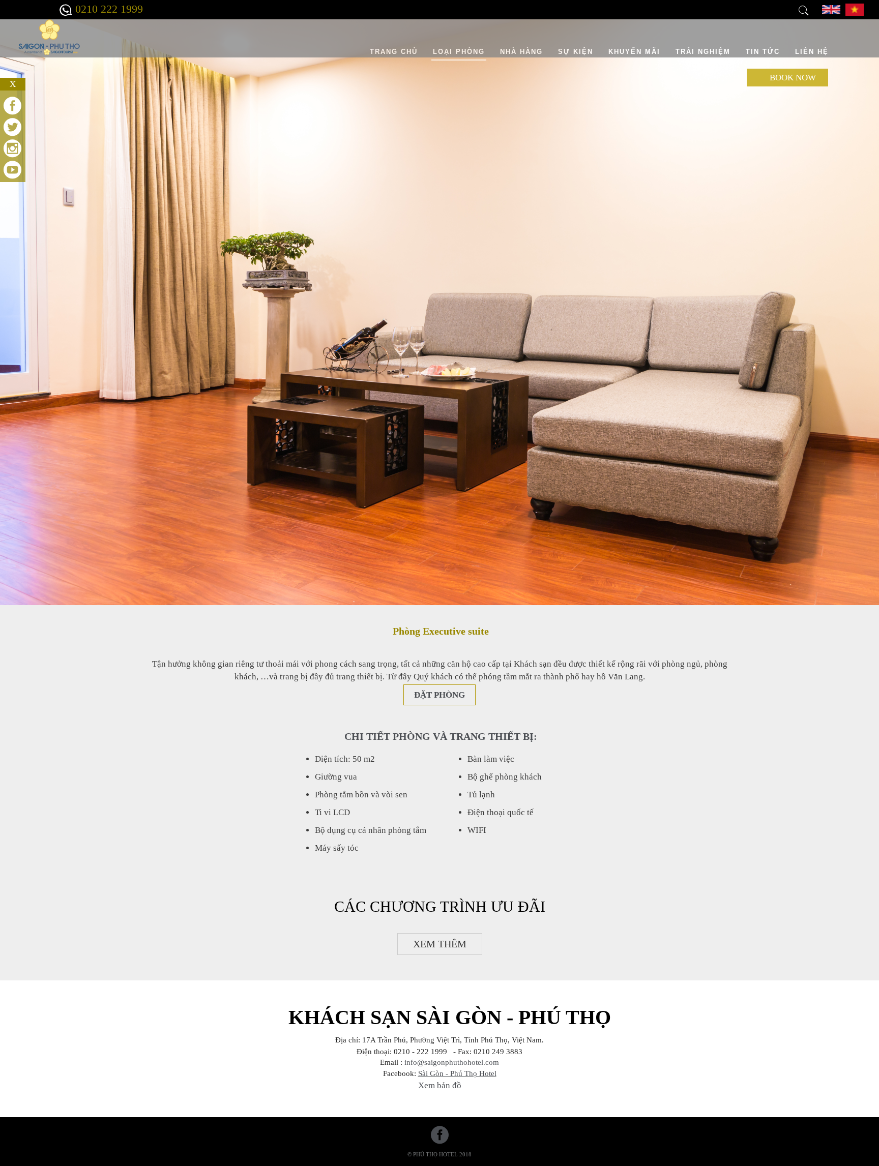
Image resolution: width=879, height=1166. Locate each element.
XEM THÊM (439, 943)
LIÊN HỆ (812, 51)
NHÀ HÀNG (521, 51)
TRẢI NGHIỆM (703, 51)
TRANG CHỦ (394, 51)
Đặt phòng (439, 695)
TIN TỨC (763, 51)
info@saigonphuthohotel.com (451, 1062)
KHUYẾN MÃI (634, 51)
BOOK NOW (793, 77)
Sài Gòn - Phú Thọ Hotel (457, 1073)
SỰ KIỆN (575, 51)
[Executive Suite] (831, 9)
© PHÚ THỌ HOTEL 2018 (439, 1154)
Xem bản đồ (439, 1085)
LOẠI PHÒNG (459, 51)
